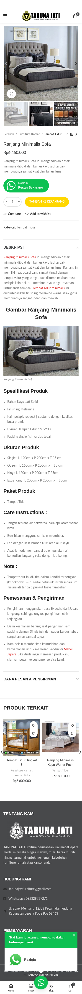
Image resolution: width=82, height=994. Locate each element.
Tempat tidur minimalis (49, 288)
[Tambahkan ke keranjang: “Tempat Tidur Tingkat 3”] (34, 733)
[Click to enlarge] (11, 93)
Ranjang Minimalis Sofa (19, 257)
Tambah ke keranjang (46, 201)
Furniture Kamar (29, 134)
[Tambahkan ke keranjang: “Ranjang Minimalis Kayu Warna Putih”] (72, 733)
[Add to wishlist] (34, 725)
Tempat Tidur (53, 134)
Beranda (9, 134)
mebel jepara (69, 847)
